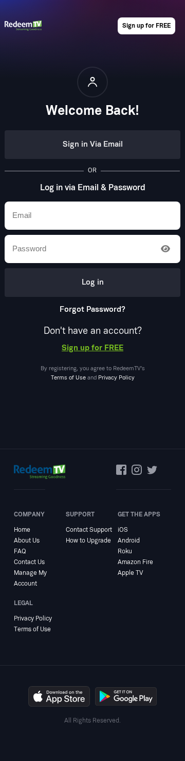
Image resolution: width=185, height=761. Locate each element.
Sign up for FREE (146, 26)
